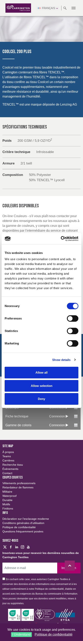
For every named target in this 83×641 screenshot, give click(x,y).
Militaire (7, 491)
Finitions (7, 508)
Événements (10, 468)
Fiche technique (16, 416)
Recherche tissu (12, 464)
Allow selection (41, 385)
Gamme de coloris (18, 425)
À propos (8, 452)
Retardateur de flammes (17, 487)
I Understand (21, 634)
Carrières (8, 460)
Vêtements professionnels (18, 483)
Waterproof (9, 495)
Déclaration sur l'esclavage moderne (25, 518)
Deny (41, 399)
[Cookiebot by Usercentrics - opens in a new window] (60, 238)
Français (48, 8)
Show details (61, 360)
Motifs (6, 504)
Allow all (41, 372)
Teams (6, 456)
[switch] (72, 318)
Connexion (57, 416)
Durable (7, 500)
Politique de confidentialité (54, 634)
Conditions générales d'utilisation (23, 523)
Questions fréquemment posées (22, 531)
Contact (7, 473)
